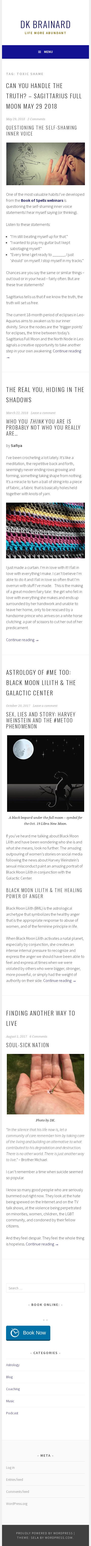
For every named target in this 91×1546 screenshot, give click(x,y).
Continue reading (22, 639)
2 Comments (36, 119)
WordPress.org (16, 1503)
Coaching (13, 1389)
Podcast (12, 1413)
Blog (9, 1377)
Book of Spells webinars (42, 200)
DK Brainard (45, 24)
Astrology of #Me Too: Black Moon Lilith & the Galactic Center (41, 682)
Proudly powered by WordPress (44, 1533)
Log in (10, 1467)
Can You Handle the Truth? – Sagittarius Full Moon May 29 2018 (44, 95)
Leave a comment (43, 413)
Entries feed (14, 1479)
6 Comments (38, 1036)
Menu (48, 51)
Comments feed (17, 1491)
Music (10, 1401)
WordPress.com (59, 1537)
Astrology (12, 1365)
